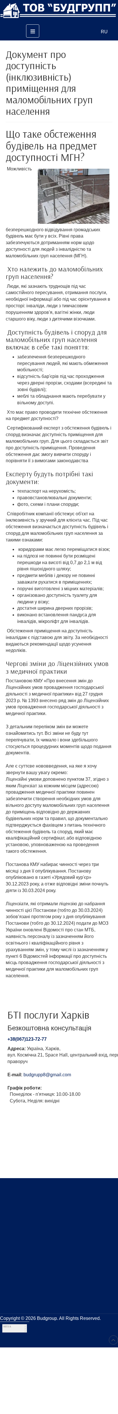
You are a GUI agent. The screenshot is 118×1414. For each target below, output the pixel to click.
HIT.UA (7, 1326)
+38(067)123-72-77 (27, 1039)
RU (104, 31)
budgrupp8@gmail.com (47, 1074)
